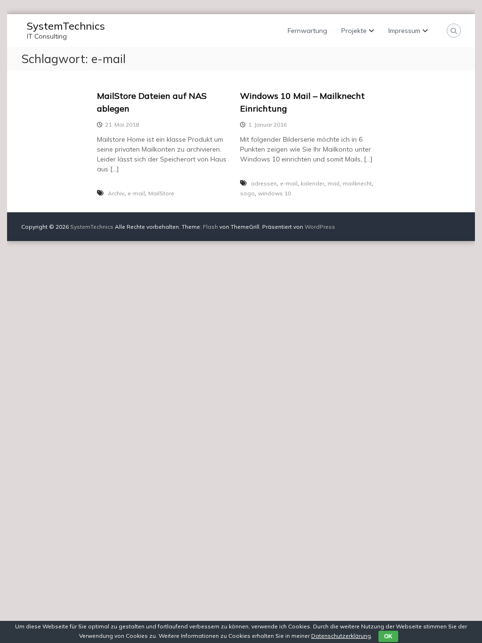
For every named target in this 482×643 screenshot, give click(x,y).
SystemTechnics (66, 25)
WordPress (320, 226)
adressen (264, 183)
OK (388, 636)
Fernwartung (307, 30)
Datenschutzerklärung (341, 635)
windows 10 (274, 193)
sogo (247, 193)
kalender (312, 183)
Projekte (354, 30)
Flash (210, 226)
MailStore (161, 193)
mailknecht (357, 183)
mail (333, 183)
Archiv (116, 193)
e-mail (136, 193)
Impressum (404, 30)
